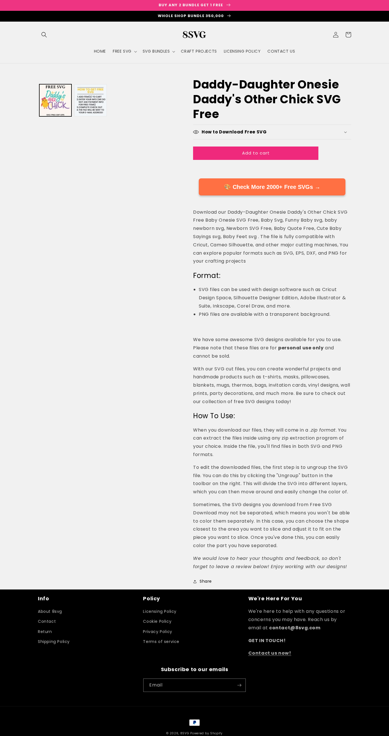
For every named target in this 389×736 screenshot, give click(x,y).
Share (206, 581)
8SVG (185, 733)
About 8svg (50, 611)
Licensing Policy (160, 611)
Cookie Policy (157, 621)
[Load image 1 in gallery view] (55, 100)
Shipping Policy (54, 641)
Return (45, 631)
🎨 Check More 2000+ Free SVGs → (272, 187)
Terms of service (161, 641)
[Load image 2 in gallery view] (90, 100)
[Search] (44, 34)
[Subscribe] (239, 685)
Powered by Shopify (206, 733)
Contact (47, 621)
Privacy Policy (157, 631)
